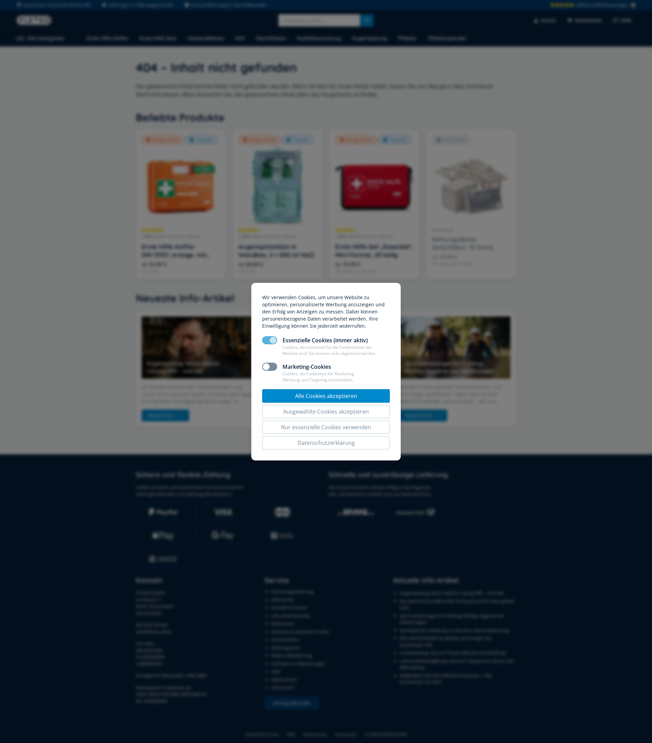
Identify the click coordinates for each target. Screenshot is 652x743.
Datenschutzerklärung (326, 443)
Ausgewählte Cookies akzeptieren (326, 411)
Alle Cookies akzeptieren (326, 396)
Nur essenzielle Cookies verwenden (326, 427)
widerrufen (352, 326)
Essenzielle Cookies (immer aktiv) (325, 340)
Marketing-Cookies (307, 366)
